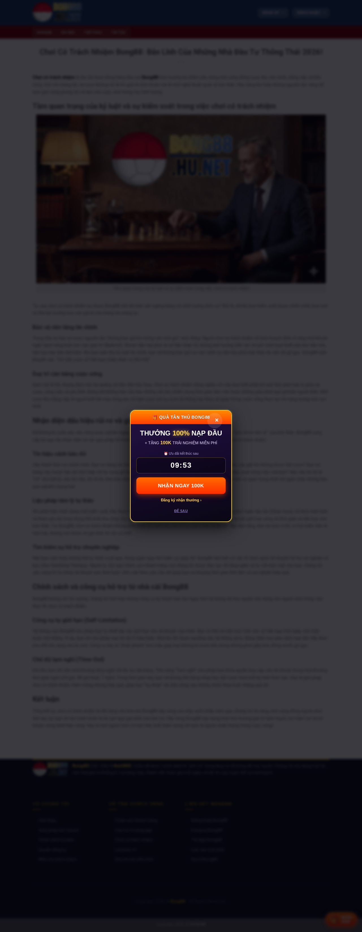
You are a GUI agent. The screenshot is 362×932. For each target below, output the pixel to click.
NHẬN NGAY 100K (181, 485)
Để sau (181, 511)
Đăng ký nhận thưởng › (181, 500)
